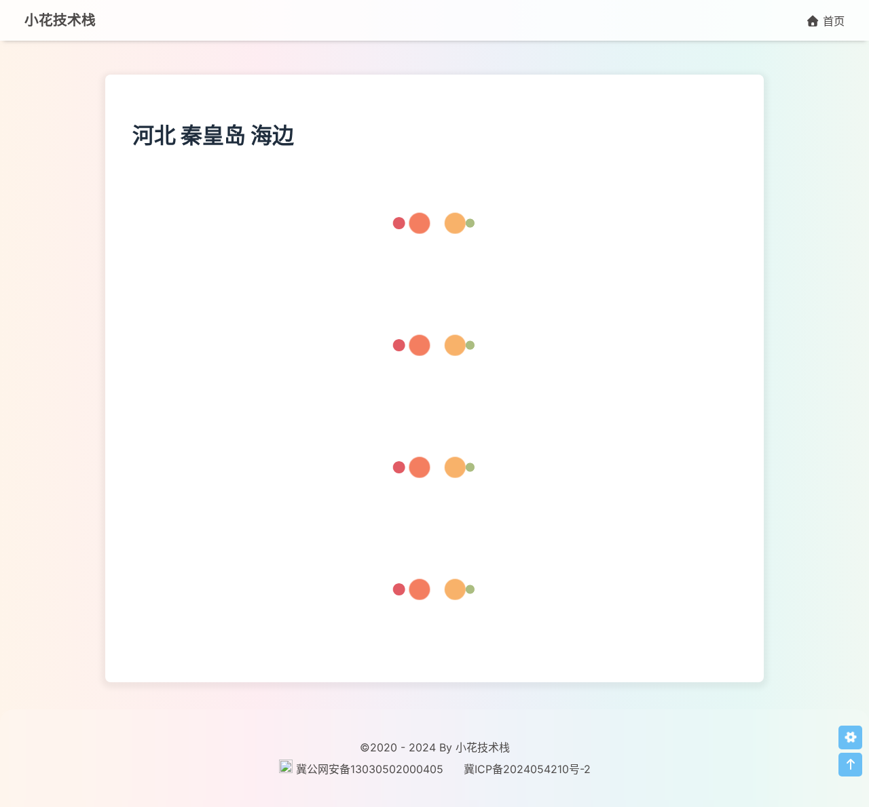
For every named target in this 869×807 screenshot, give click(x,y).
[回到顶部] (850, 764)
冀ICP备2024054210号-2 (527, 769)
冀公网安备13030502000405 (369, 769)
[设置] (850, 737)
